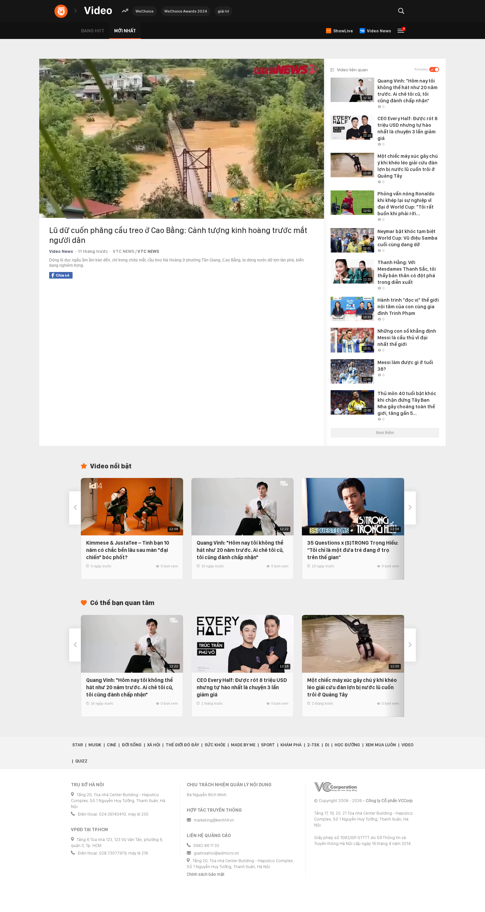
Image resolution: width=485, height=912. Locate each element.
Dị (327, 744)
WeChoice (145, 11)
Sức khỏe (215, 744)
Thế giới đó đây (182, 744)
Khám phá (291, 744)
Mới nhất (125, 30)
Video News (61, 251)
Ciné (111, 744)
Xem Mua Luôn (381, 744)
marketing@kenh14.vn (214, 820)
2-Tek (313, 744)
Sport (268, 744)
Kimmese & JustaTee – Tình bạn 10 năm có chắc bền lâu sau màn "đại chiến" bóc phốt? (127, 550)
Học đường (347, 744)
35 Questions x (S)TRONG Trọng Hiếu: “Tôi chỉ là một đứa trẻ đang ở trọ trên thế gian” (352, 550)
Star (77, 744)
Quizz (81, 761)
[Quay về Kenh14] (61, 11)
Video (407, 744)
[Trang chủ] (98, 10)
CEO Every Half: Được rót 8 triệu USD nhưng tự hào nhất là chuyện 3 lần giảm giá (242, 687)
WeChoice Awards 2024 (185, 11)
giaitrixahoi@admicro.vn (216, 853)
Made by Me (243, 744)
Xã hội (153, 744)
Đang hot (92, 30)
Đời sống (132, 744)
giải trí (223, 11)
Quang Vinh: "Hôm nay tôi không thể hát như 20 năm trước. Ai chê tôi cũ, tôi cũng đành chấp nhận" (240, 550)
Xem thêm (385, 432)
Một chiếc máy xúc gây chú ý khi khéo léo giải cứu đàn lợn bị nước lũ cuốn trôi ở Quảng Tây (352, 687)
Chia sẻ (62, 275)
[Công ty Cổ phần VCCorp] (335, 787)
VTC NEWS (148, 251)
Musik (94, 744)
